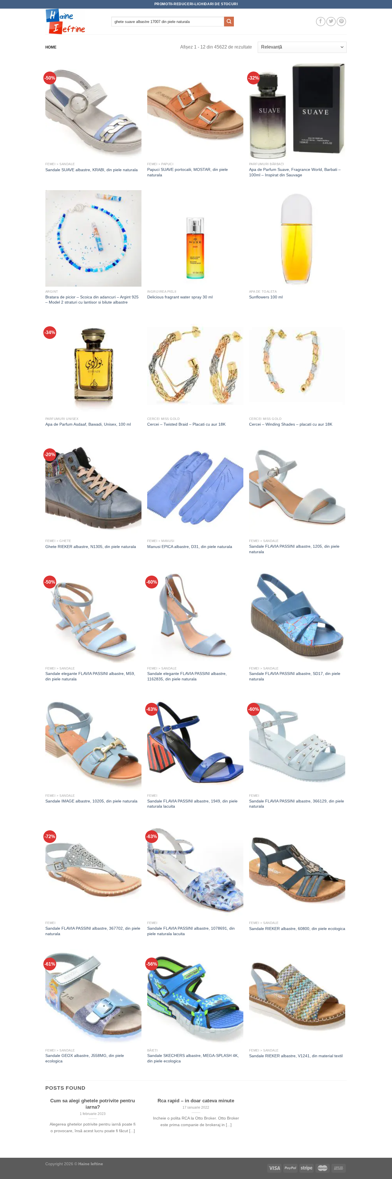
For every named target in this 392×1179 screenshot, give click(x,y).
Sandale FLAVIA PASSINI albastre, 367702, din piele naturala (92, 931)
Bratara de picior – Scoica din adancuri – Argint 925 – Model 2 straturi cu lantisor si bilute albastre (92, 300)
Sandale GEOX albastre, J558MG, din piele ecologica (84, 1058)
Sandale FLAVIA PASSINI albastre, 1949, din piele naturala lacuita (192, 804)
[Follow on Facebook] (320, 21)
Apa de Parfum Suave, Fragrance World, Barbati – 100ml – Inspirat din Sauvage (295, 172)
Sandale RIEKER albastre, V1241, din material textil (296, 1055)
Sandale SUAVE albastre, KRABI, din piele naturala (91, 169)
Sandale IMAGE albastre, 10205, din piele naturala (91, 801)
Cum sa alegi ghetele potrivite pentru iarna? (92, 1104)
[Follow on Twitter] (331, 21)
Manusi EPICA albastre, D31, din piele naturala (189, 546)
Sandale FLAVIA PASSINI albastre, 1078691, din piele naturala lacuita (191, 931)
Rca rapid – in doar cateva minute (196, 1100)
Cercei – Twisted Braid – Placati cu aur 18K (186, 424)
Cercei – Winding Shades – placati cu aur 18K (290, 424)
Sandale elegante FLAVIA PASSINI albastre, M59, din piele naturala (90, 676)
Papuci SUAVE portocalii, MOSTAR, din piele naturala (187, 172)
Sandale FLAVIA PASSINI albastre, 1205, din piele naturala (294, 549)
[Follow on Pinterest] (341, 21)
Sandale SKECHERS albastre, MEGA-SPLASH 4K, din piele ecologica (193, 1058)
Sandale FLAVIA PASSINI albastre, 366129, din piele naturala (296, 804)
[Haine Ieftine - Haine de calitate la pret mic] (74, 21)
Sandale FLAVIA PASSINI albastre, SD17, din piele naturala (294, 676)
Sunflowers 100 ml (266, 297)
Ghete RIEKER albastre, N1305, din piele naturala (90, 546)
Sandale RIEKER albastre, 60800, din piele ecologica (297, 928)
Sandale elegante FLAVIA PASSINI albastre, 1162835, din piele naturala (187, 676)
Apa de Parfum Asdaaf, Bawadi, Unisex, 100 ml (88, 424)
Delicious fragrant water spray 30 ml (180, 297)
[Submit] (229, 21)
